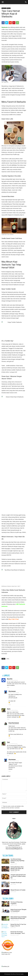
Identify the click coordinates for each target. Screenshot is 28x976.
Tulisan (8, 8)
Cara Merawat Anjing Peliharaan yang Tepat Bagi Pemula (17, 860)
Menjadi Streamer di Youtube (18, 890)
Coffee (7, 658)
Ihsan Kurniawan (14, 723)
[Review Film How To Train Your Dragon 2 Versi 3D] (5, 926)
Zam (8, 742)
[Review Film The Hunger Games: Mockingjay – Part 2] (5, 934)
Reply (8, 687)
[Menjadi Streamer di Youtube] (5, 892)
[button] (26, 2)
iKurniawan (12, 691)
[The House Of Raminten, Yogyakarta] (5, 903)
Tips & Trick (8, 5)
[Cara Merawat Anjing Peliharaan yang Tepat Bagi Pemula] (5, 861)
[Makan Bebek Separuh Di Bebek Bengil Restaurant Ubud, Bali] (5, 918)
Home (3, 5)
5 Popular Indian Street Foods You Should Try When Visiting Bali (18, 876)
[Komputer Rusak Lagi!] (5, 884)
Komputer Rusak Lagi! (16, 882)
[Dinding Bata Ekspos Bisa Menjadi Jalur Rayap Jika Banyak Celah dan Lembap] (5, 868)
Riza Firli (9, 678)
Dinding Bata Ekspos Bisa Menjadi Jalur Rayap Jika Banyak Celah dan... (17, 868)
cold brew (14, 165)
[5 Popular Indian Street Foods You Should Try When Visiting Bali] (5, 876)
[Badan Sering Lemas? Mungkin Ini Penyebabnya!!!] (5, 911)
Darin (8, 709)
